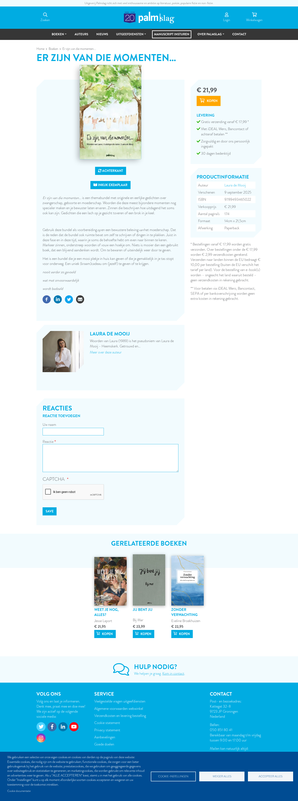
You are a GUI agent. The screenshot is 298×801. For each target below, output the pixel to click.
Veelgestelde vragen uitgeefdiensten (119, 701)
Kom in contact (173, 673)
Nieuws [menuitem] (102, 34)
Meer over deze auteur (106, 352)
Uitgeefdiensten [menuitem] (128, 36)
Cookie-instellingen (173, 776)
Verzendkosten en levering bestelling (120, 715)
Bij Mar (138, 619)
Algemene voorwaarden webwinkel (118, 708)
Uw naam (49, 424)
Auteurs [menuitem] (81, 34)
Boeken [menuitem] (56, 36)
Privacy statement (107, 729)
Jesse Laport (103, 620)
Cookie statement (107, 722)
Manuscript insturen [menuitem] (171, 34)
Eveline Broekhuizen (185, 620)
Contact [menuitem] (239, 34)
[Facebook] (47, 298)
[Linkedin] (58, 298)
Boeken (53, 49)
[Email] (80, 298)
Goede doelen (104, 744)
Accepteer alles (270, 776)
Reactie (48, 441)
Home (40, 49)
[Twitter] (69, 298)
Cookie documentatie (19, 791)
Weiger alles (222, 776)
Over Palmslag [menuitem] (208, 36)
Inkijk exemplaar (112, 185)
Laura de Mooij (235, 185)
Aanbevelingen (104, 737)
